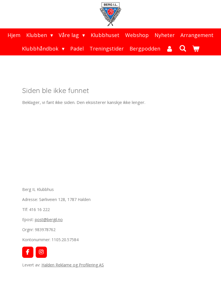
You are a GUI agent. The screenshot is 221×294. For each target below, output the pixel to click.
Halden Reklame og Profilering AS (72, 265)
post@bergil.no (49, 219)
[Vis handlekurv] (195, 48)
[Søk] (182, 48)
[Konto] (169, 48)
